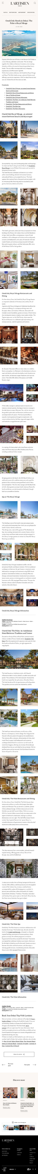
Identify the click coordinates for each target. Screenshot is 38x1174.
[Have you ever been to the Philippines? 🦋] (16, 1127)
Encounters (30, 12)
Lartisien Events (19, 1153)
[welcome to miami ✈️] (5, 1127)
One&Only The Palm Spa (13, 106)
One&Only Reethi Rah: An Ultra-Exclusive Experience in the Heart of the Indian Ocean (27, 1105)
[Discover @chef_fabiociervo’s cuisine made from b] (11, 1127)
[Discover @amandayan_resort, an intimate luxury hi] (32, 1127)
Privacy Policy (31, 1161)
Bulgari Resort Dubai (17, 1041)
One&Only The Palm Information (15, 108)
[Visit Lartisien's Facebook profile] (35, 1169)
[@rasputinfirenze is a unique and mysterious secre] (21, 1127)
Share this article (17, 1054)
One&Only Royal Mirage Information (16, 97)
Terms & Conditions (32, 1157)
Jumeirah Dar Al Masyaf (12, 1046)
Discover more (6, 1107)
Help (31, 1154)
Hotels (5, 12)
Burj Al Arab (7, 1041)
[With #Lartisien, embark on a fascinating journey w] (26, 1127)
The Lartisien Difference (5, 1154)
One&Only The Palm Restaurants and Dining (19, 104)
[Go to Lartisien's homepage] (20, 4)
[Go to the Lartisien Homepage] (10, 1142)
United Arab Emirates (14, 932)
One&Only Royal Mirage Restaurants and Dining (20, 93)
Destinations (13, 12)
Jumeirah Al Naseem (23, 1043)
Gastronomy (22, 12)
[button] (36, 1099)
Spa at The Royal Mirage (13, 95)
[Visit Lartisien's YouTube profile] (30, 1169)
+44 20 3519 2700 (4, 1169)
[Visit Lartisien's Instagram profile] (32, 1169)
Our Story (4, 1151)
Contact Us (32, 1152)
